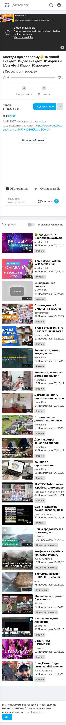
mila (36, 581)
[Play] (5, 46)
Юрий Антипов (43, 558)
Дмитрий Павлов (44, 513)
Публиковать (46, 201)
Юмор (12, 115)
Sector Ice (40, 625)
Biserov (38, 603)
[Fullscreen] (61, 46)
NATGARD (40, 290)
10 (48, 46)
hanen (7, 105)
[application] (33, 32)
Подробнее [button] (36, 711)
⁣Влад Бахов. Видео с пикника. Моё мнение (48, 664)
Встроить (44, 94)
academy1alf (41, 241)
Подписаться (45, 106)
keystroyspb (41, 312)
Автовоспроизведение (50, 224)
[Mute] (54, 46)
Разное (40, 250)
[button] (59, 5)
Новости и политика (46, 545)
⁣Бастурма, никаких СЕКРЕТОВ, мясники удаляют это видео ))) (48, 577)
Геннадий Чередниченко (49, 491)
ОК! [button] (7, 716)
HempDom (40, 357)
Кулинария (41, 590)
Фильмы (40, 277)
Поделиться (24, 94)
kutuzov (39, 536)
